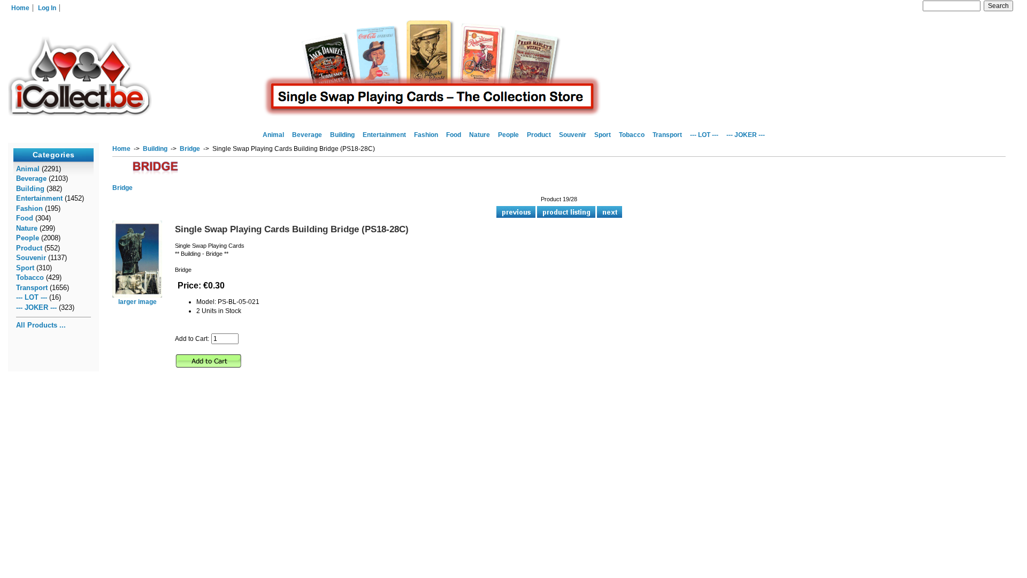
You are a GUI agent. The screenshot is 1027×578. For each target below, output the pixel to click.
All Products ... (41, 325)
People (508, 135)
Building (155, 149)
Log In (47, 8)
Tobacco (632, 135)
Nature (479, 135)
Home (20, 8)
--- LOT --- (704, 135)
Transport (667, 135)
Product (539, 135)
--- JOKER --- (745, 135)
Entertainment (384, 135)
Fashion (426, 135)
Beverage (307, 135)
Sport (602, 135)
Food (453, 135)
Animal (273, 135)
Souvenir (572, 135)
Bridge (190, 149)
